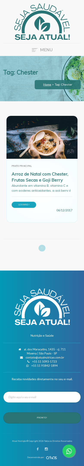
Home (47, 84)
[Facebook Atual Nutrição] (37, 449)
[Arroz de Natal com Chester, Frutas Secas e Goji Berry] (42, 137)
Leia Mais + (24, 204)
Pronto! (42, 418)
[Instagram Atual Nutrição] (46, 449)
